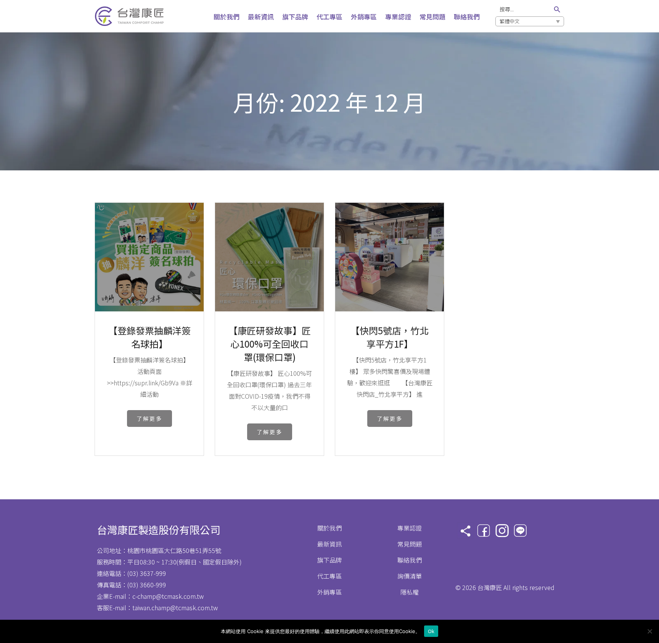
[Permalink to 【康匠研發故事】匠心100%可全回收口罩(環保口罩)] (269, 308)
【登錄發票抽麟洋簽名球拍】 (149, 335)
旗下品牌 (329, 559)
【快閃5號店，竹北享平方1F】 (389, 335)
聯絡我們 (409, 559)
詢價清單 (409, 575)
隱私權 (409, 591)
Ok (431, 631)
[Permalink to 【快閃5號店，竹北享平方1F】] (389, 308)
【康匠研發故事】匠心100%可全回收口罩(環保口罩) (269, 335)
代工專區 (329, 575)
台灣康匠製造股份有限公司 (158, 529)
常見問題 (409, 543)
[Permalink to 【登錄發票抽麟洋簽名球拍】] (149, 308)
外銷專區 (329, 591)
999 (161, 573)
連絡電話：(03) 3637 (125, 573)
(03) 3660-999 (146, 584)
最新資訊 (329, 543)
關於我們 (329, 527)
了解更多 (149, 418)
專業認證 (409, 527)
